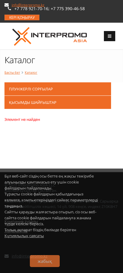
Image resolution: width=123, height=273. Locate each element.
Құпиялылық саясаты (24, 235)
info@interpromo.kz (28, 4)
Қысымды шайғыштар (32, 102)
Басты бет (12, 72)
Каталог (31, 72)
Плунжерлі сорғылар (31, 89)
